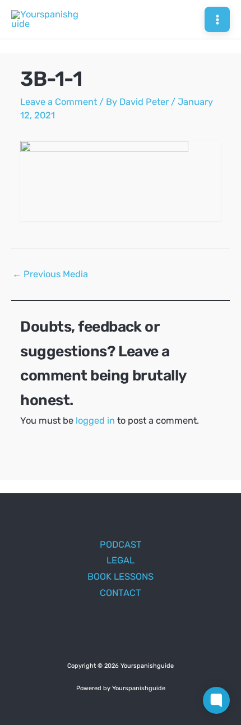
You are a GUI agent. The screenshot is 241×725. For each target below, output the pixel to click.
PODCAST (121, 544)
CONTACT (120, 593)
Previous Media (50, 274)
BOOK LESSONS (120, 576)
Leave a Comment (58, 102)
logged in (95, 420)
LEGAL (120, 560)
